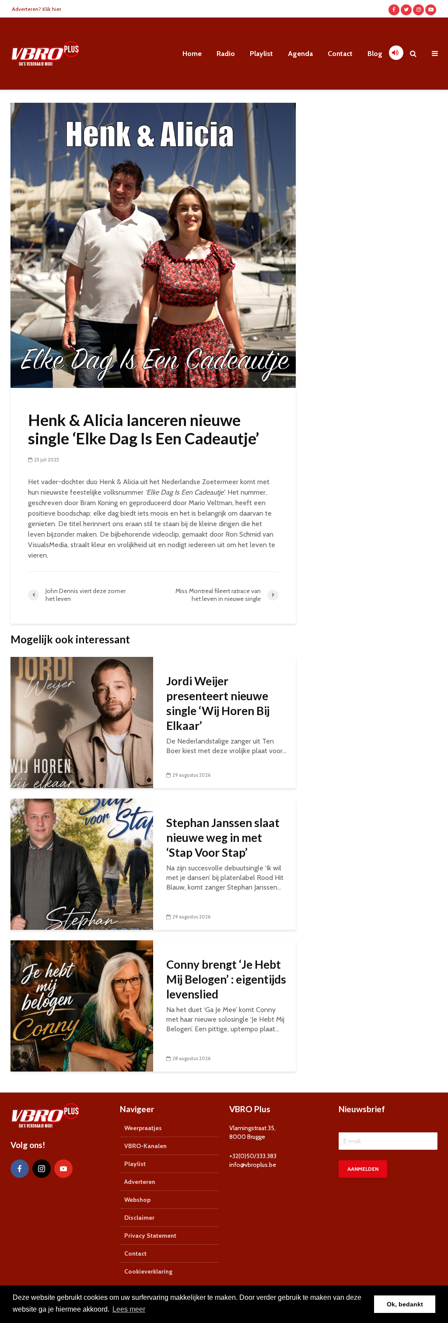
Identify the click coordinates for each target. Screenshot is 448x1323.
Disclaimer (139, 1218)
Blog (375, 53)
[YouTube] (63, 1168)
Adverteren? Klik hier (36, 9)
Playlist (261, 53)
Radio (226, 53)
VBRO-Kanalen (145, 1146)
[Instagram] (41, 1168)
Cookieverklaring (148, 1271)
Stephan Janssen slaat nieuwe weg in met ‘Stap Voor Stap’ (223, 837)
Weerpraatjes (143, 1128)
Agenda (300, 53)
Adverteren (139, 1182)
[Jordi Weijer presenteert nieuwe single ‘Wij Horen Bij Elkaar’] (81, 722)
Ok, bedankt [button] (405, 1304)
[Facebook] (19, 1168)
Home (192, 53)
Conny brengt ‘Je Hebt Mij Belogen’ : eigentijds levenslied (226, 979)
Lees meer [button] (128, 1309)
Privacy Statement (150, 1235)
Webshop (137, 1200)
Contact (340, 53)
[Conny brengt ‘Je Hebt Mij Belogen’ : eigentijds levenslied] (81, 1005)
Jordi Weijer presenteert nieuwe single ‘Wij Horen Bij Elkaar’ (218, 703)
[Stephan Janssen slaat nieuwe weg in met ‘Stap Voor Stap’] (81, 863)
